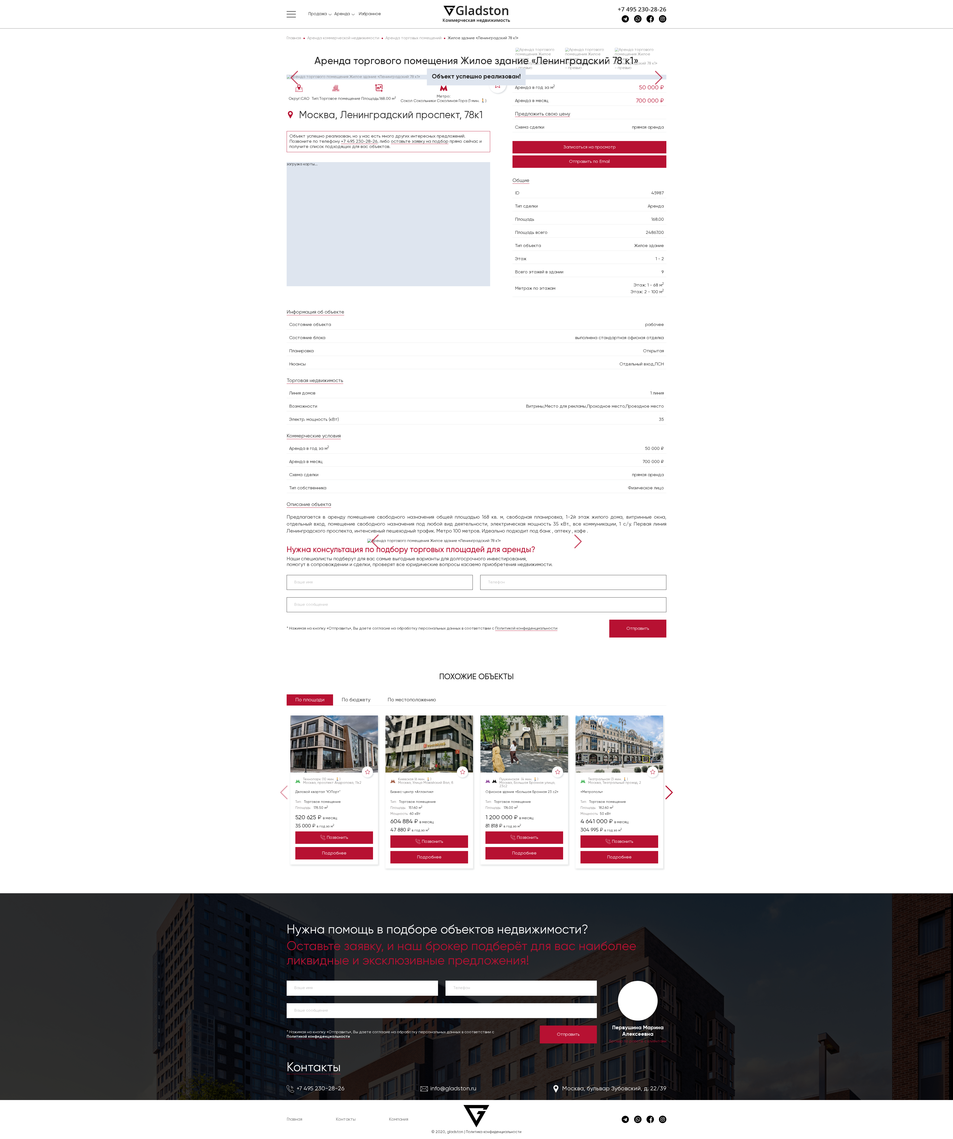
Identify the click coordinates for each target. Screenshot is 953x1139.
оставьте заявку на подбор (419, 141)
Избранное (370, 14)
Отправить (637, 628)
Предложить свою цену (542, 114)
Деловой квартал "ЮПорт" (317, 792)
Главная (294, 1119)
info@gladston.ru (453, 1089)
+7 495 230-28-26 (642, 9)
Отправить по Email (589, 161)
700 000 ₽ (650, 101)
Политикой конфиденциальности (526, 629)
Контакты (314, 1068)
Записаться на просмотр (589, 147)
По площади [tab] (309, 700)
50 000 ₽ (651, 88)
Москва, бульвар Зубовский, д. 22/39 (614, 1089)
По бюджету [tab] (356, 700)
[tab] (302, 67)
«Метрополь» (591, 792)
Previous (294, 77)
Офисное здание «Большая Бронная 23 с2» (521, 792)
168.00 (657, 219)
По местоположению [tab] (412, 700)
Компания (398, 1119)
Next (659, 77)
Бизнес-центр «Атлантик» (412, 792)
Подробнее (334, 853)
